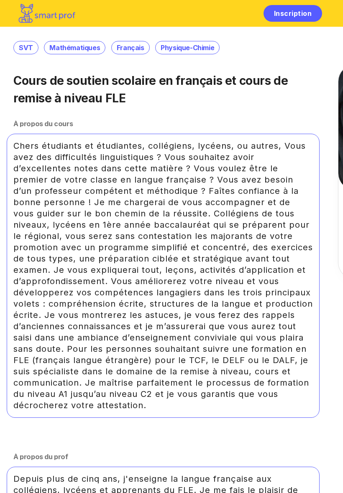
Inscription (293, 13)
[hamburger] (248, 13)
